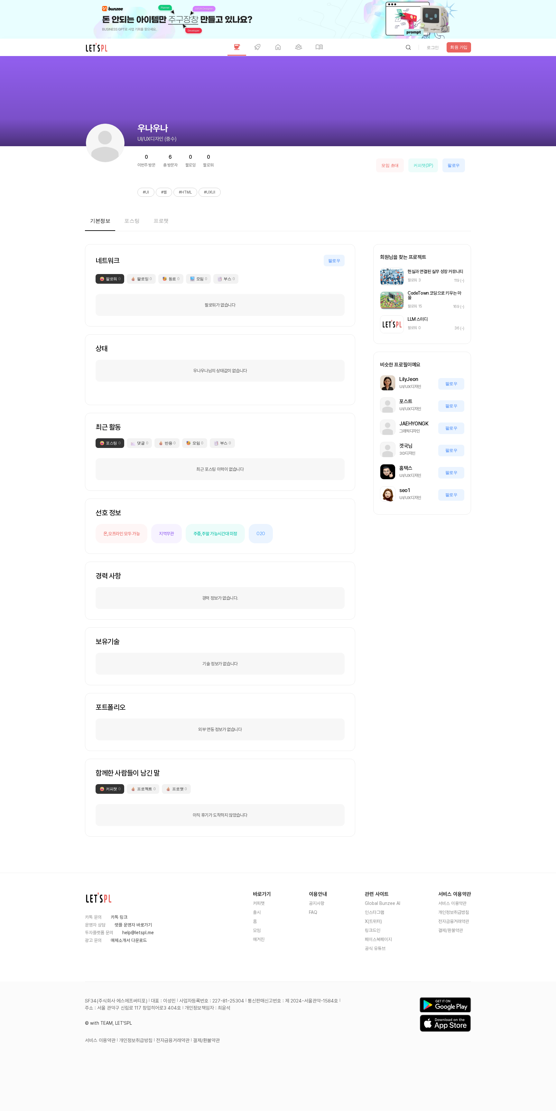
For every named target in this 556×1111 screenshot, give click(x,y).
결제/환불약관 (450, 930)
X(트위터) (373, 921)
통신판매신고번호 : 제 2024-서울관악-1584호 (293, 1001)
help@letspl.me (138, 932)
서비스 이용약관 (452, 903)
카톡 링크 (119, 917)
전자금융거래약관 (453, 921)
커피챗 (258, 903)
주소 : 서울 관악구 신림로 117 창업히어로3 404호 (133, 1008)
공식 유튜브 (375, 948)
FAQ (313, 912)
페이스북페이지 (378, 939)
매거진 (258, 939)
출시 (257, 912)
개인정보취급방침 (453, 912)
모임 (257, 930)
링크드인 (372, 930)
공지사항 (316, 903)
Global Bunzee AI (382, 903)
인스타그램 (374, 912)
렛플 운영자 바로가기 (133, 924)
